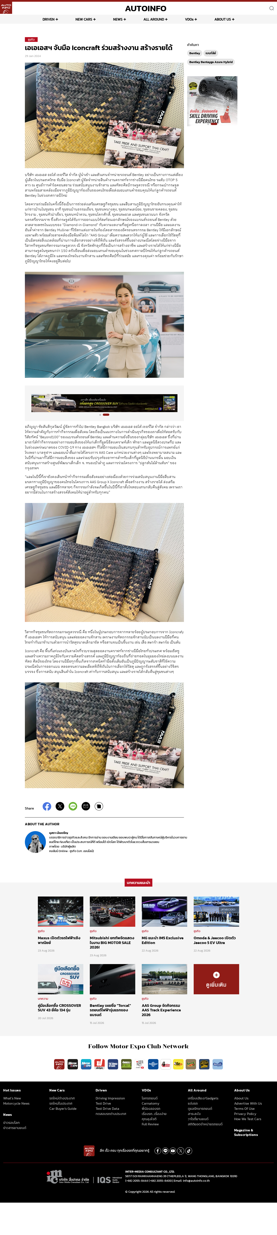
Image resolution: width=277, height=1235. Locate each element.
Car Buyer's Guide (63, 1108)
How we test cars (247, 1118)
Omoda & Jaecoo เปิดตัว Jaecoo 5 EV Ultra (215, 940)
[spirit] (191, 1064)
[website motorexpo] (86, 1064)
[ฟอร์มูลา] (100, 1064)
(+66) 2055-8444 (136, 1180)
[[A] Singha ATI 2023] (104, 403)
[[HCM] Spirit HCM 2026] (212, 101)
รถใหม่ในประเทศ (60, 1103)
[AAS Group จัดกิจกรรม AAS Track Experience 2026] (164, 979)
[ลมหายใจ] (217, 1064)
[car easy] (178, 1064)
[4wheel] (127, 1064)
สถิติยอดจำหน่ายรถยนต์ (205, 1124)
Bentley (194, 53)
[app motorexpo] (73, 1064)
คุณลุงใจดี (149, 1118)
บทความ (43, 998)
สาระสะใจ (194, 1113)
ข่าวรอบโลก (11, 1122)
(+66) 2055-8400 (160, 1180)
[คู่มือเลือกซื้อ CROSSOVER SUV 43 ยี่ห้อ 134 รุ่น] (60, 979)
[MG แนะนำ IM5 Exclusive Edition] (164, 911)
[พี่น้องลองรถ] (165, 1064)
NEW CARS (84, 19)
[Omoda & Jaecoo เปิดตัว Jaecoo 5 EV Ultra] (216, 911)
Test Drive (103, 1103)
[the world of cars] (113, 1064)
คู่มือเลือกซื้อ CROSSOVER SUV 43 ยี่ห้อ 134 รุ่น (59, 1008)
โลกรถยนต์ (150, 1098)
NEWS (117, 19)
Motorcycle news (16, 1103)
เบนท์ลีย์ (211, 53)
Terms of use (244, 1108)
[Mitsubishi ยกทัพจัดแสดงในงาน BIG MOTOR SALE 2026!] (112, 911)
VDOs (189, 19)
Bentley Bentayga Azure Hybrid (211, 62)
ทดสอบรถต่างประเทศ (111, 1113)
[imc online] (140, 1064)
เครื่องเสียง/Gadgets (203, 1098)
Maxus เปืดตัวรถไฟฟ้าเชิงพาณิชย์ (59, 940)
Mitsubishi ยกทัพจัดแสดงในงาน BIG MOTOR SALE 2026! (112, 942)
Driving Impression (110, 1098)
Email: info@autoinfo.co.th (192, 1180)
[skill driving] (204, 1064)
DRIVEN (49, 19)
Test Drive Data (107, 1108)
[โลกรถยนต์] (153, 1064)
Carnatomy (150, 1103)
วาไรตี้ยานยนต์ (198, 1118)
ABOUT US (222, 19)
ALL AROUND (153, 19)
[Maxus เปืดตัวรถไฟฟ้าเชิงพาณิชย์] (60, 911)
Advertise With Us (248, 1103)
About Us (241, 1098)
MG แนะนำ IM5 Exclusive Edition (163, 940)
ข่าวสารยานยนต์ (14, 1127)
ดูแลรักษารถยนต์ (200, 1108)
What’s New (12, 1098)
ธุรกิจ (31, 39)
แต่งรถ (193, 1103)
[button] (102, 415)
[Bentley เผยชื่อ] (112, 979)
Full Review (150, 1124)
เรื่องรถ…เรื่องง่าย (154, 1113)
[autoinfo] (6, 8)
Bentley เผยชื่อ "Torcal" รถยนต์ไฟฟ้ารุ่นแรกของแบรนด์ (110, 1010)
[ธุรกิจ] (216, 979)
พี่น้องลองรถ (151, 1108)
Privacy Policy (245, 1113)
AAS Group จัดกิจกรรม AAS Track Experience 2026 (161, 1010)
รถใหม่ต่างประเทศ (62, 1098)
